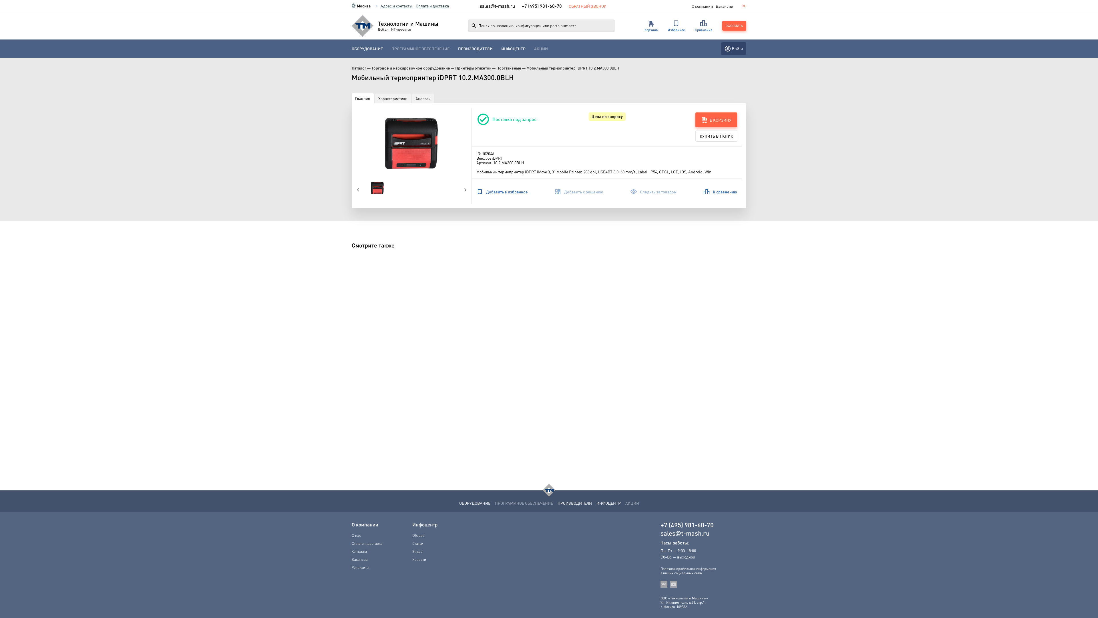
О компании (702, 6)
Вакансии (724, 6)
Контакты (359, 551)
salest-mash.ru (497, 6)
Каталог (359, 68)
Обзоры (418, 535)
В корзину (720, 119)
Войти (737, 48)
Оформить (734, 26)
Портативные (508, 68)
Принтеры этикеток (473, 68)
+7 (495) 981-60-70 (542, 6)
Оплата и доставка (432, 5)
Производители (475, 48)
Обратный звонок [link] (587, 6)
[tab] (363, 98)
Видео (417, 551)
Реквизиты (360, 567)
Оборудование (367, 48)
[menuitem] (367, 49)
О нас (356, 535)
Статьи (417, 543)
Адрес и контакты (396, 5)
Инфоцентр (513, 48)
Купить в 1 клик (716, 135)
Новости (419, 559)
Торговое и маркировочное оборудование (410, 68)
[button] (411, 143)
